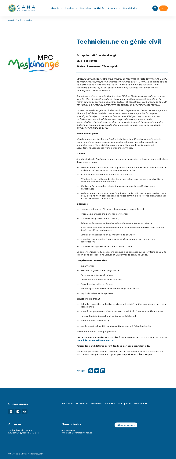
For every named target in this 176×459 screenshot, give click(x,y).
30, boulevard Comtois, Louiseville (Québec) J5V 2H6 (23, 431)
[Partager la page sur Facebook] (90, 370)
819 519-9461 (68, 430)
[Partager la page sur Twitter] (96, 370)
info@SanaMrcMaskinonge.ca (76, 433)
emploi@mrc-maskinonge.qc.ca (96, 340)
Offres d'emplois (25, 20)
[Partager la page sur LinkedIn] (102, 370)
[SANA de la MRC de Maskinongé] (21, 8)
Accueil (11, 20)
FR (162, 8)
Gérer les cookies (126, 425)
